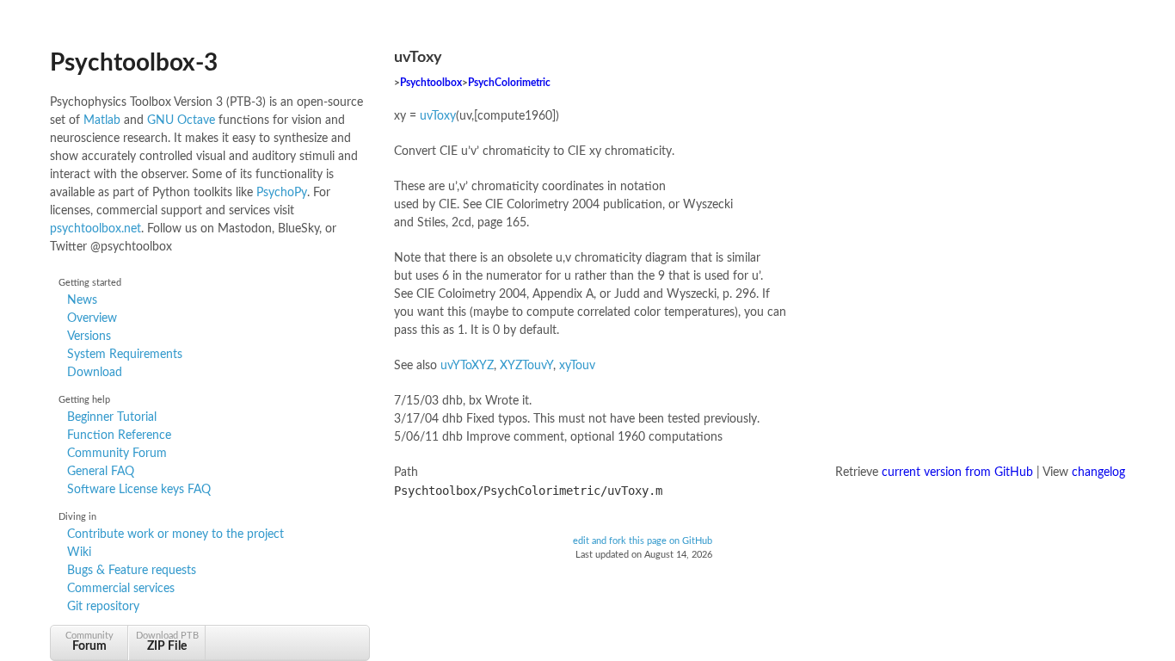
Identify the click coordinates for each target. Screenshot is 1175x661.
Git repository (103, 607)
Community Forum (117, 454)
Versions (89, 336)
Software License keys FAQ (139, 490)
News (82, 300)
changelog (1098, 472)
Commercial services (121, 589)
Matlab (101, 120)
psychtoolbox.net (95, 229)
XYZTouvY (526, 366)
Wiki (79, 553)
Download (94, 373)
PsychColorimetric (509, 83)
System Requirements (124, 355)
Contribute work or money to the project (175, 534)
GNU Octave (181, 120)
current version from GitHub (957, 472)
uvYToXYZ (467, 366)
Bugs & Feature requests (131, 571)
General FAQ (100, 472)
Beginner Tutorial (112, 417)
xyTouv (577, 366)
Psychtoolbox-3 (134, 63)
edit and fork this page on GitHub (642, 541)
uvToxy (438, 116)
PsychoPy (281, 193)
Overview (92, 318)
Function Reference (119, 435)
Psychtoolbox (431, 83)
